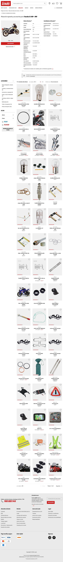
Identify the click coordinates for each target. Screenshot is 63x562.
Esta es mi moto (10, 43)
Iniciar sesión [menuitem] (59, 7)
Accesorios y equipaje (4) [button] (7, 92)
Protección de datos (52, 515)
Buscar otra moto (9, 46)
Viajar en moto (20, 519)
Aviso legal (50, 511)
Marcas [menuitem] (26, 7)
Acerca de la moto (20, 521)
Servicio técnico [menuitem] (38, 7)
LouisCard (3, 523)
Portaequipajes (24, 154)
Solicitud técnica (4, 515)
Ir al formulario (32, 76)
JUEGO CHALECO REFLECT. (55, 453)
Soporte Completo (39, 154)
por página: (31, 81)
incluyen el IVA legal (33, 555)
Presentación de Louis (37, 511)
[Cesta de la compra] (61, 3)
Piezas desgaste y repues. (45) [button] (7, 85)
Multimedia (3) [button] (5, 102)
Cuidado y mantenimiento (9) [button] (7, 89)
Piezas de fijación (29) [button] (7, 106)
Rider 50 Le (39, 428)
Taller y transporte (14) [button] (7, 104)
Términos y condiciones (53, 513)
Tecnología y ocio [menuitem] (12, 7)
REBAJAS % (7, 124)
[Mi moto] (53, 3)
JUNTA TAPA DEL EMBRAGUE (39, 328)
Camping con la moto (21, 525)
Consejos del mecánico (22, 515)
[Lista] (42, 82)
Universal (55, 203)
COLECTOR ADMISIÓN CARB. (39, 303)
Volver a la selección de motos (8, 13)
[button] (45, 3)
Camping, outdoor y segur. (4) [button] (7, 99)
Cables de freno (55, 154)
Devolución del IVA (36, 517)
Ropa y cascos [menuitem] (4, 7)
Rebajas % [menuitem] (20, 7)
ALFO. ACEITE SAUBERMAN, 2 (55, 428)
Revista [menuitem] (31, 7)
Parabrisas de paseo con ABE (55, 478)
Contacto (3, 511)
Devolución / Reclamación (6, 525)
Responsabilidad (36, 519)
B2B (2, 513)
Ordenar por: (48, 81)
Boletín (2, 519)
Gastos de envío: (22, 556)
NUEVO (6, 121)
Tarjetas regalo (4, 521)
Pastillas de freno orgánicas (23, 278)
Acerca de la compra (36, 515)
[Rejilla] (40, 81)
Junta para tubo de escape (24, 378)
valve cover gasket (39, 353)
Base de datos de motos (6, 517)
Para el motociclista (21, 523)
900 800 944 (10, 501)
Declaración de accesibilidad (54, 517)
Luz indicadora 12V (39, 228)
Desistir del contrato (5, 527)
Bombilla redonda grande (55, 178)
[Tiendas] (49, 3)
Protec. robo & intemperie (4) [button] (7, 95)
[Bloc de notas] (57, 3)
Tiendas (34, 513)
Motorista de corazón (21, 517)
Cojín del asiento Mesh (23, 403)
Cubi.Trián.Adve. (55, 403)
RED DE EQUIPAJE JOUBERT (39, 129)
